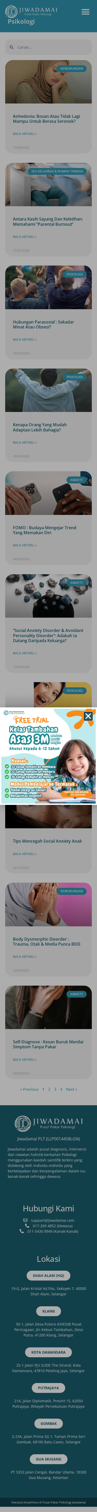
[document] (48, 756)
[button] (88, 716)
